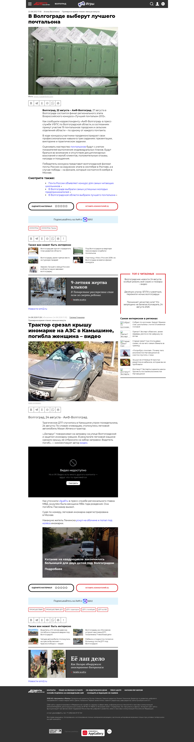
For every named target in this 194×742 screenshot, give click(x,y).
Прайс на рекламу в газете (71, 690)
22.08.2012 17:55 (34, 12)
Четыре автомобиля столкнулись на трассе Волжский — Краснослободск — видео (55, 641)
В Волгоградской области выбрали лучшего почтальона (81, 195)
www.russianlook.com (43, 96)
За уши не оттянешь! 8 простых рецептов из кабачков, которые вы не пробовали (149, 362)
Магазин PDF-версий (134, 690)
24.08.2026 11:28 (35, 317)
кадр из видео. (34, 403)
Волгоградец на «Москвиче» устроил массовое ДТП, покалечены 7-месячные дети (98, 632)
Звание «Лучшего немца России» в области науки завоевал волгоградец (55, 269)
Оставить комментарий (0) (97, 206)
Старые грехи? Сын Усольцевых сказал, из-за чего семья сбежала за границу (148, 343)
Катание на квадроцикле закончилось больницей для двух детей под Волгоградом (79, 561)
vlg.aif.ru (63, 501)
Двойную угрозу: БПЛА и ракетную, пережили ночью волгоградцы (143, 293)
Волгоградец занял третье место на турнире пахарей (55, 259)
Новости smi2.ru (37, 308)
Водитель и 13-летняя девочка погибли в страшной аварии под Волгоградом (55, 632)
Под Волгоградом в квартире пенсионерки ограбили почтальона (98, 251)
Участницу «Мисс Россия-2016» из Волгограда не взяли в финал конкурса (100, 260)
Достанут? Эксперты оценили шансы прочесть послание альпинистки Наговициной (149, 371)
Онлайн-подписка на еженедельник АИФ (65, 693)
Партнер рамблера (71, 731)
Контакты (51, 690)
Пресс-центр (115, 690)
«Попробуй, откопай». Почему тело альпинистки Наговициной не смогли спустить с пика (148, 352)
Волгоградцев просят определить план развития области (55, 250)
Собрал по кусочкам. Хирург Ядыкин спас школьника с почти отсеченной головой (149, 324)
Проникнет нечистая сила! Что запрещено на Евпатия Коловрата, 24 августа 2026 (143, 304)
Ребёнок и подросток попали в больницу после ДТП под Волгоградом (99, 641)
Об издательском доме (96, 690)
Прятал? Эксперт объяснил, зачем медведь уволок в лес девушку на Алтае (148, 334)
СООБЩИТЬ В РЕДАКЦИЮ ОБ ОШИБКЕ (102, 693)
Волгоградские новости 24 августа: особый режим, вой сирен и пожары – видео (143, 281)
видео (83, 442)
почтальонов (78, 146)
